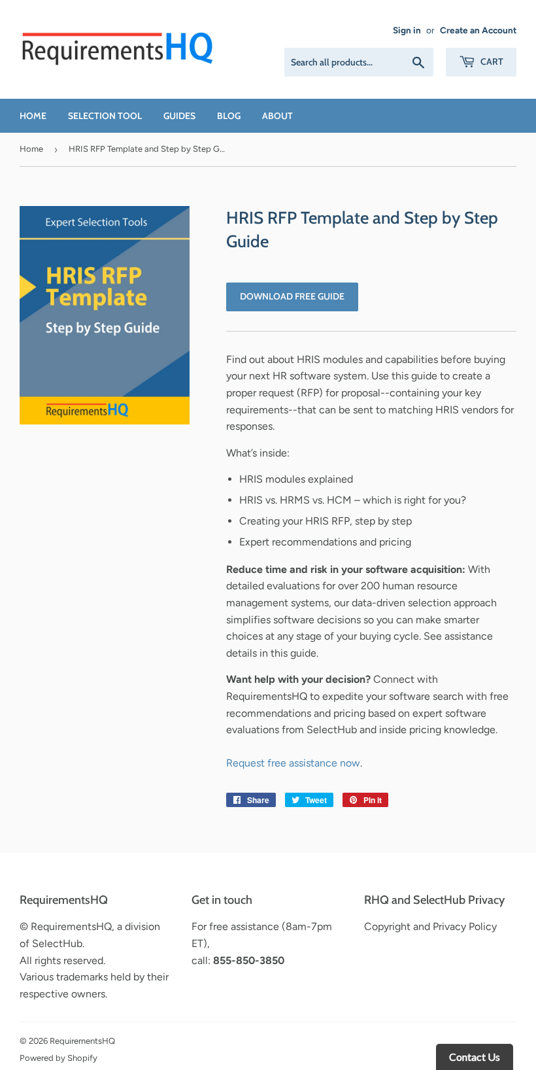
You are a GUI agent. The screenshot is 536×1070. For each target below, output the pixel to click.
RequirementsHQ (82, 1041)
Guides (179, 116)
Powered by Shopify (58, 1058)
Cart (490, 61)
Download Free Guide (292, 296)
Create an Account (478, 30)
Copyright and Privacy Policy (430, 926)
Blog (229, 116)
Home (33, 116)
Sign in (407, 30)
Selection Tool (105, 116)
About (277, 116)
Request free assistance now (293, 763)
